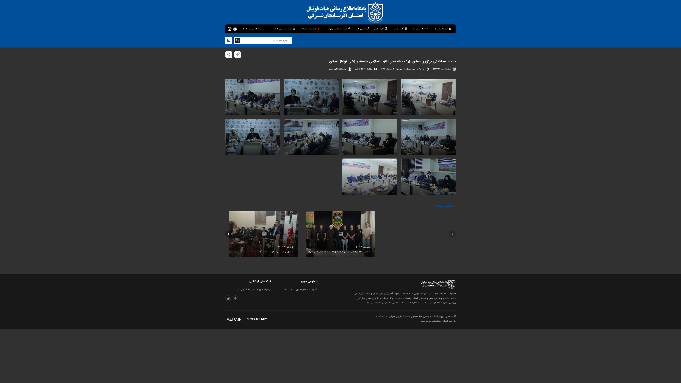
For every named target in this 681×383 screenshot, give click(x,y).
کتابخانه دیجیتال (308, 29)
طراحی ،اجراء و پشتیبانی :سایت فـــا (438, 321)
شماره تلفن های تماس (306, 289)
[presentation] (453, 234)
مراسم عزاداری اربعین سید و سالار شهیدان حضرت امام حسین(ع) (339, 252)
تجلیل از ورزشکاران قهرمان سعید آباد (276, 252)
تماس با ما (289, 289)
